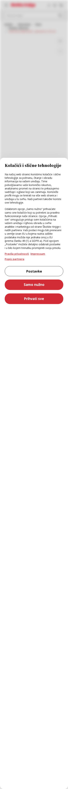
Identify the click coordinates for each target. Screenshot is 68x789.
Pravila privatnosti (17, 253)
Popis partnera (14, 259)
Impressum (37, 253)
